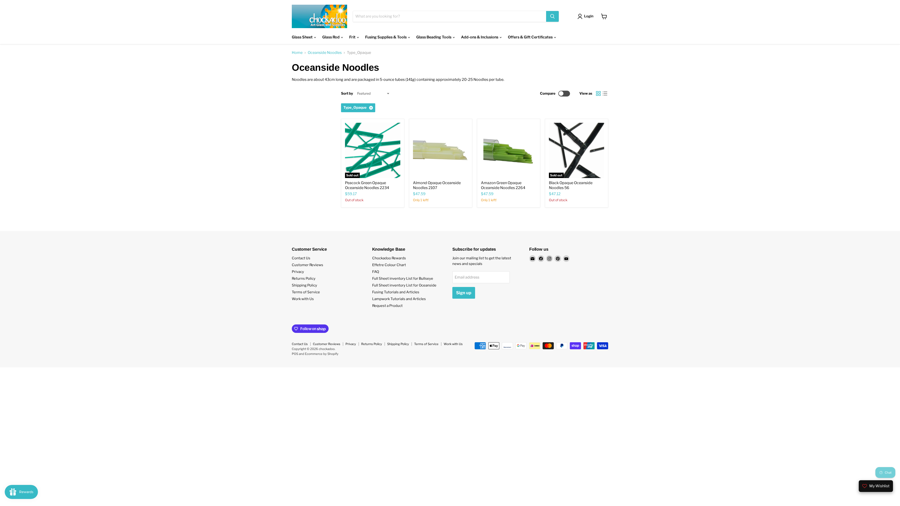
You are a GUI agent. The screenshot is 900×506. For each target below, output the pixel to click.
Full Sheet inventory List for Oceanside (404, 285)
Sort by (347, 94)
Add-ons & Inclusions (480, 37)
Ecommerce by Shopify (321, 354)
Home (297, 53)
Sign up (463, 292)
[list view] (605, 93)
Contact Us (301, 258)
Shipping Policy (304, 285)
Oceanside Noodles (325, 53)
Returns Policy (303, 278)
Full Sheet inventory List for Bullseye (402, 278)
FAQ (375, 272)
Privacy (298, 272)
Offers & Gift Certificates (530, 37)
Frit (352, 37)
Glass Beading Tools (434, 37)
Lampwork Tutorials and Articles (399, 299)
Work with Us (303, 299)
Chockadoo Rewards (389, 258)
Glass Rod (331, 37)
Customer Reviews (307, 265)
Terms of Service (306, 292)
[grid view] (598, 93)
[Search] (552, 16)
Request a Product (387, 306)
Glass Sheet (302, 37)
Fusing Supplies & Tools (386, 37)
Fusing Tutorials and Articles (395, 292)
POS (295, 354)
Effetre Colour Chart (389, 265)
